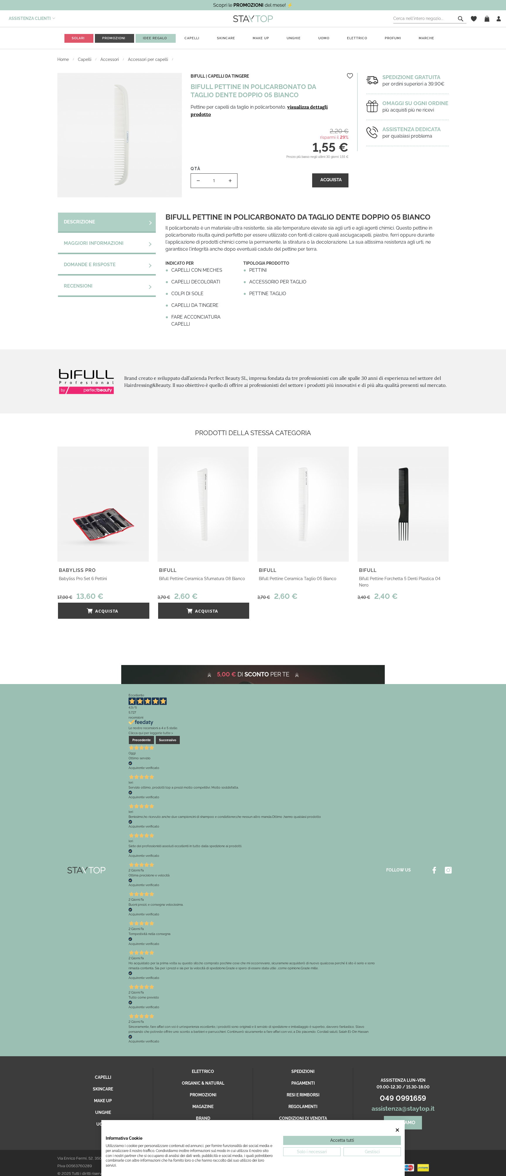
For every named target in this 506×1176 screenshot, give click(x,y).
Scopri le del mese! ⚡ (253, 5)
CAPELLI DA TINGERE (228, 76)
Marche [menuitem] (426, 38)
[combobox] (429, 18)
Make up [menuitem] (261, 38)
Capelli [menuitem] (191, 38)
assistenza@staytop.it (403, 1108)
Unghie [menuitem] (294, 38)
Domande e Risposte (90, 264)
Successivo (167, 740)
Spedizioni (302, 1071)
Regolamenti (302, 1106)
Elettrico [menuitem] (357, 38)
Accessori (110, 59)
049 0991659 (403, 1098)
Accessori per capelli (148, 59)
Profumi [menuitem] (393, 38)
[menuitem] (78, 38)
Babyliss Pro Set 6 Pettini (83, 578)
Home (63, 59)
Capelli (85, 59)
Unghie (103, 1112)
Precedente (141, 740)
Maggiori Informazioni (94, 243)
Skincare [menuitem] (226, 38)
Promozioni (203, 1095)
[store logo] (253, 18)
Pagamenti (303, 1083)
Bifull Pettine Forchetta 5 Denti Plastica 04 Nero (399, 581)
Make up (103, 1100)
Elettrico (203, 1071)
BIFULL (198, 76)
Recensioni (78, 286)
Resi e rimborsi (303, 1095)
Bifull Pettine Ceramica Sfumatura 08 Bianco (202, 578)
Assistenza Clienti (30, 18)
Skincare (103, 1089)
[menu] (253, 38)
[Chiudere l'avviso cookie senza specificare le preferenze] (397, 1130)
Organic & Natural (203, 1083)
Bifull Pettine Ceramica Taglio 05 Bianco (297, 578)
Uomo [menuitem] (323, 38)
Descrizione (79, 222)
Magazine (202, 1106)
